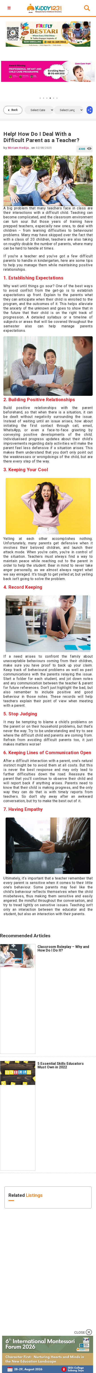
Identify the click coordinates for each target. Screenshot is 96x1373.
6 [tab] (57, 98)
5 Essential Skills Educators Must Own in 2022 (61, 1065)
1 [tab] (40, 98)
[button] (9, 8)
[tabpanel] (48, 71)
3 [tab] (47, 98)
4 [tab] (50, 98)
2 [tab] (43, 98)
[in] (90, 110)
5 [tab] (53, 98)
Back (14, 109)
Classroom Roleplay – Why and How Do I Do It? (63, 948)
